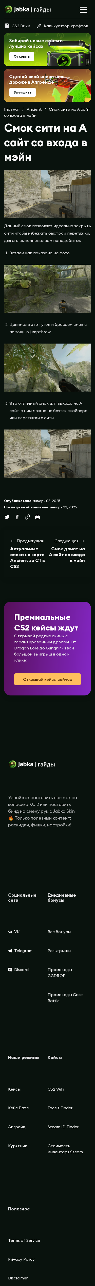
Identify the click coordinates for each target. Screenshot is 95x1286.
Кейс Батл (18, 1107)
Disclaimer (18, 1277)
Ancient (34, 109)
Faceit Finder (60, 1107)
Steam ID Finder (63, 1126)
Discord (21, 969)
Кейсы (14, 1089)
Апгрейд (17, 1126)
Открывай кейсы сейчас (47, 679)
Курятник (17, 1145)
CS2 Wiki (56, 1089)
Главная (12, 109)
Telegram (23, 950)
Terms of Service (24, 1240)
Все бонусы (59, 931)
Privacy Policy (21, 1259)
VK (17, 931)
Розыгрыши (59, 950)
